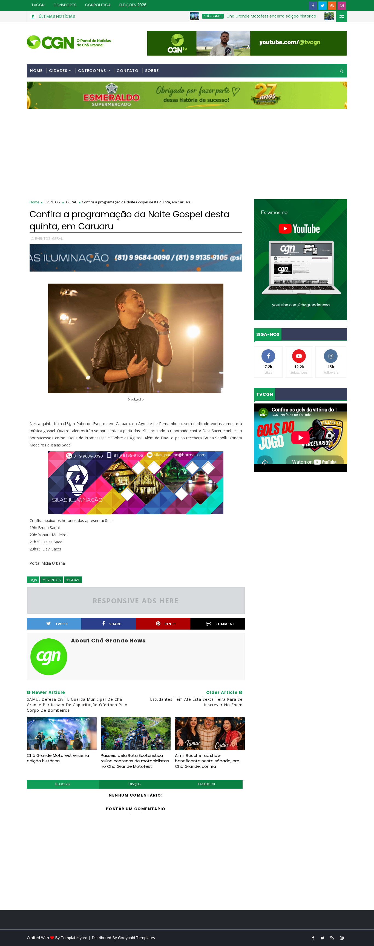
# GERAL (73, 579)
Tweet (61, 624)
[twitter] (322, 5)
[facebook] (313, 5)
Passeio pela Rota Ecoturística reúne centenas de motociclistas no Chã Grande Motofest (135, 760)
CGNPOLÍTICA (98, 5)
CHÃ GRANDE (185, 16)
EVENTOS (52, 202)
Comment (225, 624)
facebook (206, 784)
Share (115, 624)
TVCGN (38, 5)
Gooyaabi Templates (136, 937)
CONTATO (128, 70)
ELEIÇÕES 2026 (132, 5)
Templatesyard (74, 937)
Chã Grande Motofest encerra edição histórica (244, 16)
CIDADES (58, 70)
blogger (62, 784)
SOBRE (152, 70)
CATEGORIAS (92, 70)
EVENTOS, (43, 238)
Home (36, 70)
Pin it (170, 624)
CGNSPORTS (64, 5)
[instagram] (342, 5)
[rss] (332, 5)
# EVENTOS (51, 579)
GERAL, (58, 238)
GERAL (71, 202)
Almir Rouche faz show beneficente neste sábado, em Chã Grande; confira (207, 760)
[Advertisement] (187, 150)
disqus (134, 784)
